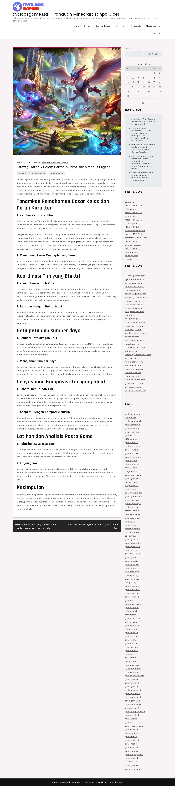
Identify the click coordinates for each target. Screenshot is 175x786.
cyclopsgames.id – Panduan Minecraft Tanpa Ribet (66, 14)
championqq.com (133, 245)
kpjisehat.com (132, 344)
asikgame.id (131, 661)
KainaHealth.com (133, 365)
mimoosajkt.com (133, 329)
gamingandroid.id (133, 493)
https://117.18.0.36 (133, 205)
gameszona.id (132, 607)
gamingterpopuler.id (135, 711)
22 (154, 87)
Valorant (156, 33)
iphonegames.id (133, 432)
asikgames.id (131, 629)
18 (133, 87)
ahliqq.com (130, 209)
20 (144, 87)
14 (149, 82)
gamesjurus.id (132, 593)
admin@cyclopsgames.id (32, 173)
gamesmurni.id (132, 589)
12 (138, 82)
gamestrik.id (131, 468)
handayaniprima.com (135, 293)
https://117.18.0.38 (133, 234)
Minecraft (136, 26)
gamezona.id (131, 643)
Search (128, 49)
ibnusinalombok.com (135, 380)
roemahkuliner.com (134, 286)
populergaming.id (133, 704)
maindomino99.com (135, 230)
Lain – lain (121, 26)
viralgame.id (131, 762)
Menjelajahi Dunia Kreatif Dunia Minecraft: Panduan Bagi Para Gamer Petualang (143, 148)
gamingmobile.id (133, 478)
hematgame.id (132, 665)
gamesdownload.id (134, 726)
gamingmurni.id (132, 546)
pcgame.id (130, 521)
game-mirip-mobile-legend (54, 162)
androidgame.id (132, 414)
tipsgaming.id (131, 482)
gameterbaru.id (132, 464)
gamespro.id (131, 718)
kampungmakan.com (135, 297)
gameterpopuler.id (134, 754)
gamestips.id (131, 460)
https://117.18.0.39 (133, 212)
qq (126, 397)
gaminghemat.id (133, 543)
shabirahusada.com (134, 369)
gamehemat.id (132, 625)
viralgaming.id (132, 708)
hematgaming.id (133, 604)
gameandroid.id (132, 424)
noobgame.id (131, 758)
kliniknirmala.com (133, 358)
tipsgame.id (131, 536)
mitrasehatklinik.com (135, 347)
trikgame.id (130, 417)
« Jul (142, 103)
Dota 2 (87, 26)
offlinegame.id (132, 511)
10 (128, 82)
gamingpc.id (131, 489)
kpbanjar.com (131, 351)
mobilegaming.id (133, 507)
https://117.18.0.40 (133, 248)
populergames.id (133, 733)
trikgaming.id (131, 485)
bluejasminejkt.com (134, 311)
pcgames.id (130, 525)
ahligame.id (130, 658)
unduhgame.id (132, 765)
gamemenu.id (132, 640)
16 (160, 82)
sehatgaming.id (132, 701)
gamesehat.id (131, 751)
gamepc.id (130, 435)
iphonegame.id (132, 500)
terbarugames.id (133, 532)
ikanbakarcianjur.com (135, 340)
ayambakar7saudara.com (137, 279)
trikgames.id (131, 471)
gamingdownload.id (134, 675)
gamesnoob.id (132, 715)
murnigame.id (132, 647)
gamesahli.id (131, 600)
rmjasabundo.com (134, 326)
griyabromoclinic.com (135, 390)
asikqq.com (130, 202)
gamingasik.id (131, 557)
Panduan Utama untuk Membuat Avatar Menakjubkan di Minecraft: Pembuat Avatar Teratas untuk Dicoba (142, 162)
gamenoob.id (131, 729)
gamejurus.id (131, 636)
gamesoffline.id (132, 453)
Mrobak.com (131, 315)
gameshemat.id (133, 618)
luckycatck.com (133, 301)
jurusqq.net (130, 216)
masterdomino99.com (136, 238)
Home (76, 26)
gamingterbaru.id (133, 496)
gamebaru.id (131, 736)
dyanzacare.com (133, 387)
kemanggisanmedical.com (138, 354)
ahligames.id (131, 622)
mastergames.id (133, 668)
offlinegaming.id (133, 514)
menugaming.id (132, 575)
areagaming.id (132, 579)
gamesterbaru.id (133, 457)
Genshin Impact (103, 26)
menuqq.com (131, 259)
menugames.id (132, 615)
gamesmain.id (132, 597)
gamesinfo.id (131, 442)
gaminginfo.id (131, 539)
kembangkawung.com (136, 333)
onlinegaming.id (133, 518)
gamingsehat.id (132, 693)
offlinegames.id (132, 439)
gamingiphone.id (133, 475)
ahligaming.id (131, 611)
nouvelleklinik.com (134, 362)
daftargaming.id (133, 697)
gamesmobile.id (133, 450)
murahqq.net (131, 223)
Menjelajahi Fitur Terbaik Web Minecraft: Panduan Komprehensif (143, 121)
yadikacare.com (133, 372)
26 (138, 91)
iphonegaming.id (133, 503)
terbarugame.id (132, 528)
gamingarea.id (132, 564)
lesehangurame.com (135, 276)
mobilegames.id (133, 446)
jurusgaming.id (132, 571)
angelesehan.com (134, 308)
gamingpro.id (131, 686)
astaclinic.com (132, 376)
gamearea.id (131, 654)
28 (149, 91)
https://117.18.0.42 (133, 220)
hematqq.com (132, 252)
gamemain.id (131, 632)
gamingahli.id (131, 561)
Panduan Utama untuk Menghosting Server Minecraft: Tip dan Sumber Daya (142, 176)
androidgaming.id (133, 421)
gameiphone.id (132, 428)
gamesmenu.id (132, 586)
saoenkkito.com (133, 290)
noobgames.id (132, 740)
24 (128, 91)
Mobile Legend (153, 26)
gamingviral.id (132, 683)
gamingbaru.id (132, 679)
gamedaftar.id (132, 747)
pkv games (77, 241)
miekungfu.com (133, 319)
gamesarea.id (131, 650)
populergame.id (132, 769)
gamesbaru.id (131, 722)
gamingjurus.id (132, 550)
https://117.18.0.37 (133, 241)
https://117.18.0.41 (133, 227)
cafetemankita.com (135, 322)
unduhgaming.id (133, 690)
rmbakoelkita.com (134, 304)
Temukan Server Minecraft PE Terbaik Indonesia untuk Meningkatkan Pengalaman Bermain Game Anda (141, 134)
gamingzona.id (132, 568)
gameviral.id (131, 744)
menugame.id (132, 672)
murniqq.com (131, 255)
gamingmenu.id (132, 554)
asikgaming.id (131, 582)
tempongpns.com (134, 283)
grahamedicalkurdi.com (136, 383)
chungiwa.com (132, 337)
